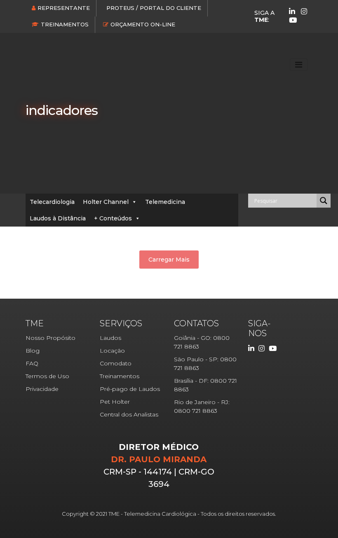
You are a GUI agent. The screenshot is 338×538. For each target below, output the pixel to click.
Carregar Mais (169, 259)
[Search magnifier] (324, 201)
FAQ (32, 363)
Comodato (115, 363)
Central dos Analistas (129, 414)
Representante (64, 8)
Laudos (110, 338)
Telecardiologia (52, 202)
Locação (112, 350)
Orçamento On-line (142, 24)
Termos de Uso (47, 376)
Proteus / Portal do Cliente (153, 8)
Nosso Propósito (50, 338)
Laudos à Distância (58, 218)
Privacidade (42, 389)
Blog (33, 350)
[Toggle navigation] (298, 64)
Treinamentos (65, 24)
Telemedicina (165, 202)
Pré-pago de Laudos (130, 389)
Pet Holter (115, 401)
